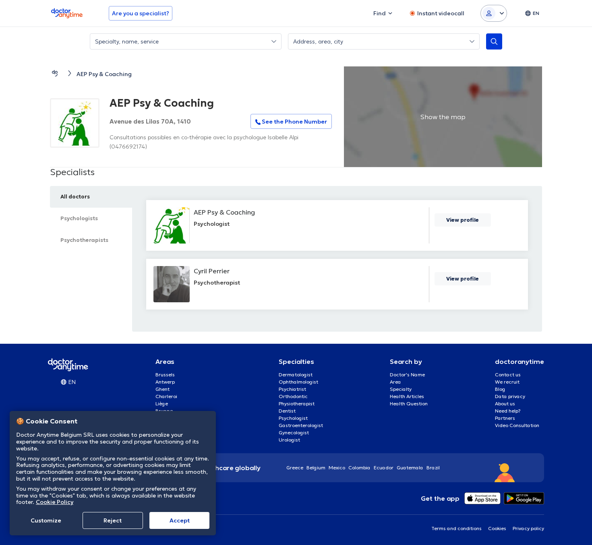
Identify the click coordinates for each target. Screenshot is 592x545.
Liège (161, 403)
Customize (46, 520)
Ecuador (383, 467)
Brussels (165, 375)
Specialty (401, 389)
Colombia (359, 467)
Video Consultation (517, 425)
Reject (112, 520)
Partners (505, 418)
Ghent (162, 389)
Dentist (287, 411)
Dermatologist (296, 375)
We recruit (507, 382)
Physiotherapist (297, 403)
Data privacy (510, 396)
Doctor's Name (407, 375)
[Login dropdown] (493, 13)
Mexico (337, 467)
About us (505, 403)
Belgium (315, 467)
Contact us (508, 375)
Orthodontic (293, 396)
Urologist (289, 440)
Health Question (409, 403)
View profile (462, 220)
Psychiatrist (292, 389)
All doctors (75, 196)
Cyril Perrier (212, 271)
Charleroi (166, 396)
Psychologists (79, 218)
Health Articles (407, 396)
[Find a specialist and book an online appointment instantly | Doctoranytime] (55, 73)
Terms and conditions (456, 528)
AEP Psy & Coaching (224, 212)
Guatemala (410, 467)
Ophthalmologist (298, 382)
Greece (294, 467)
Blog (500, 389)
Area (395, 382)
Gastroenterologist (301, 425)
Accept (180, 520)
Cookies (497, 528)
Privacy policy (528, 528)
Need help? (508, 411)
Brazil (433, 467)
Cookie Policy (54, 502)
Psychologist (293, 418)
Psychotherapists (84, 240)
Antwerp (165, 382)
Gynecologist (294, 432)
